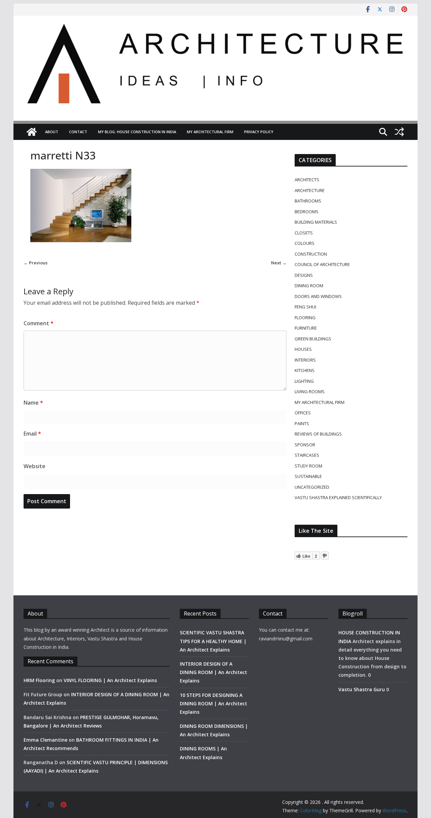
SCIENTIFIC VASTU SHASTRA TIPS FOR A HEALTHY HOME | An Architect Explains (213, 641)
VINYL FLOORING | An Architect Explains (110, 680)
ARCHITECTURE (310, 190)
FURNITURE (306, 328)
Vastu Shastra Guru (361, 689)
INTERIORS (305, 360)
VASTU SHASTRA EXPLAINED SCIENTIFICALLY (338, 497)
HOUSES (303, 349)
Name (33, 402)
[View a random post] (399, 132)
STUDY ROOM (308, 466)
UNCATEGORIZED (312, 487)
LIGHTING (304, 381)
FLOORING (305, 317)
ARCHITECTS (307, 180)
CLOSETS (304, 233)
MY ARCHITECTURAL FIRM (210, 131)
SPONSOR (305, 445)
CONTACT (78, 131)
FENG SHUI (305, 307)
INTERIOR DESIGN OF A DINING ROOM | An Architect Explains (213, 672)
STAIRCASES (307, 455)
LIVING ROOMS (310, 391)
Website (34, 466)
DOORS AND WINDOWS (318, 296)
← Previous (35, 263)
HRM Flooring (39, 680)
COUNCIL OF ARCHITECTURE (322, 264)
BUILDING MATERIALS (316, 222)
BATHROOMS (308, 201)
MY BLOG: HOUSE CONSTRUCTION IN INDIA (137, 131)
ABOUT (51, 131)
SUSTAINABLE (308, 476)
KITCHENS (304, 370)
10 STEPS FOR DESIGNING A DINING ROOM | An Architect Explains (213, 703)
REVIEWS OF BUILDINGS (318, 434)
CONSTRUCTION (311, 254)
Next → (279, 263)
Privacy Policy (258, 131)
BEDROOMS (307, 212)
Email (32, 433)
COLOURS (304, 243)
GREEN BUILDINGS (313, 339)
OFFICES (303, 413)
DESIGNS (304, 275)
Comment (39, 323)
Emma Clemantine (45, 740)
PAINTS (302, 423)
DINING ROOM (309, 286)
